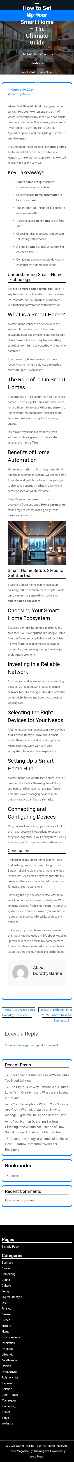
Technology (9, 1406)
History (6, 1326)
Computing (8, 1274)
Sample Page (10, 1246)
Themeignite (41, 1451)
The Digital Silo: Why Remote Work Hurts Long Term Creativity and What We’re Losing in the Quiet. (37, 1092)
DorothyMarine (20, 94)
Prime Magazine (19, 1451)
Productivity (9, 1371)
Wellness (7, 1423)
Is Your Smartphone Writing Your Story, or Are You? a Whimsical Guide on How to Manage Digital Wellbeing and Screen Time (37, 1109)
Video (5, 1417)
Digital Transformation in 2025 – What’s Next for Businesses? (56, 1015)
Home (5, 1331)
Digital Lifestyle (12, 1297)
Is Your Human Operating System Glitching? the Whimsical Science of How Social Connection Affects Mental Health (34, 1127)
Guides (35, 63)
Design (6, 1291)
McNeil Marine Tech (35, 54)
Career (6, 1268)
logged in (27, 1045)
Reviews (7, 1383)
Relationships (10, 1377)
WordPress (37, 1456)
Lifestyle (7, 1354)
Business (7, 1262)
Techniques (9, 1400)
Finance (6, 1308)
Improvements (11, 1337)
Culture (6, 1285)
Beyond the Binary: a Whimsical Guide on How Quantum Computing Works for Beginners (36, 1144)
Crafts (6, 1280)
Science (7, 1389)
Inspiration (8, 1343)
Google (14, 1176)
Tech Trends (10, 1394)
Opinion (6, 1366)
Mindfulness (9, 1360)
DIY (4, 1303)
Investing (7, 1348)
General (6, 1314)
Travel (6, 1412)
